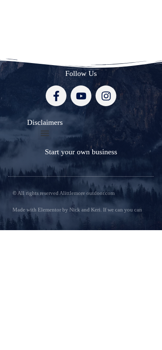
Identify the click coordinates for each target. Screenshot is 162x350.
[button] (45, 133)
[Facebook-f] (56, 95)
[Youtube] (81, 95)
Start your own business (81, 152)
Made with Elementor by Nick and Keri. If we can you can (77, 210)
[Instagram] (106, 95)
